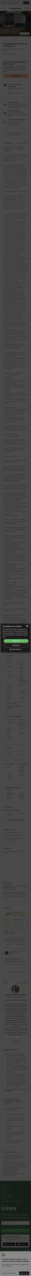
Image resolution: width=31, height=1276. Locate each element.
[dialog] (15, 638)
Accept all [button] (16, 641)
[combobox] (27, 626)
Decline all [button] (16, 645)
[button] (15, 649)
